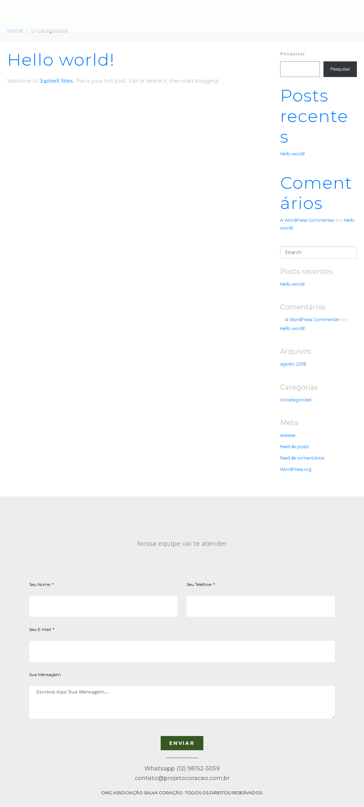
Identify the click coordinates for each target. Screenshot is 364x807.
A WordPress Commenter (307, 220)
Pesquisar (292, 53)
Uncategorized (295, 399)
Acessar (288, 435)
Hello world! (61, 59)
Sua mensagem (45, 674)
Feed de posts (294, 446)
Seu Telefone (200, 584)
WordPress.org (295, 469)
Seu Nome (40, 584)
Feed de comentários (302, 458)
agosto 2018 (293, 364)
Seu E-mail (40, 629)
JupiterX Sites (56, 81)
